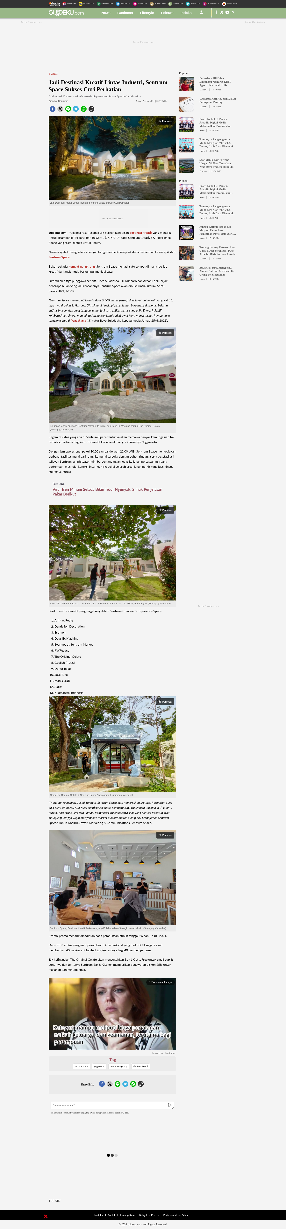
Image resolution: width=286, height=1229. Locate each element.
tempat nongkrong (82, 266)
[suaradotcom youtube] (227, 13)
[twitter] (60, 110)
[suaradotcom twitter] (222, 13)
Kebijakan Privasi (149, 1215)
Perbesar (167, 121)
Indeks (186, 13)
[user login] (201, 14)
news (106, 13)
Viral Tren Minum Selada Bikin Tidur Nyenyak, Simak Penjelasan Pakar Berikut (107, 492)
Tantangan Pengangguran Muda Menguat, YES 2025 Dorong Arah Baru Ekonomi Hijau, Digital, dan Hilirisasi (216, 143)
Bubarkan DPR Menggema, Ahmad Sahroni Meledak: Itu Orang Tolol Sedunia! (216, 271)
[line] (68, 110)
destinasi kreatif (141, 232)
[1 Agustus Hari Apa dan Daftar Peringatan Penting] (186, 110)
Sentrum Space (59, 257)
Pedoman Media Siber (175, 1215)
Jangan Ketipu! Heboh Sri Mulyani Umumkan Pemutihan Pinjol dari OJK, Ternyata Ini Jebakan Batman (217, 230)
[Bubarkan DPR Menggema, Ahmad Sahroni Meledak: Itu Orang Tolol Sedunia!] (186, 279)
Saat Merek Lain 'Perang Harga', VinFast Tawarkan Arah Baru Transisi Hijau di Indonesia (216, 163)
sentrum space (81, 1066)
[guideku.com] (66, 15)
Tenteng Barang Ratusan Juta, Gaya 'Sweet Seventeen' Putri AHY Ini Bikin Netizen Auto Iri (217, 251)
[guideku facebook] (216, 13)
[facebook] (52, 110)
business (125, 13)
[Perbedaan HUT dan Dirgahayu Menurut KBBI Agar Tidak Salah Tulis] (186, 89)
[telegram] (76, 110)
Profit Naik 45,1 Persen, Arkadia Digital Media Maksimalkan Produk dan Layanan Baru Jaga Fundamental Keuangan (215, 123)
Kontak (112, 1215)
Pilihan (183, 181)
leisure (167, 13)
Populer (184, 73)
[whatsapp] (84, 110)
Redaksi (99, 1215)
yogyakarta (99, 1066)
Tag (112, 1059)
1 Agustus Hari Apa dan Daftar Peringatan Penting (217, 100)
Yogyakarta (78, 320)
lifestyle (147, 13)
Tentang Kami (127, 1215)
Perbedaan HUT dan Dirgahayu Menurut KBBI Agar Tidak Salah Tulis (215, 82)
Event (53, 73)
